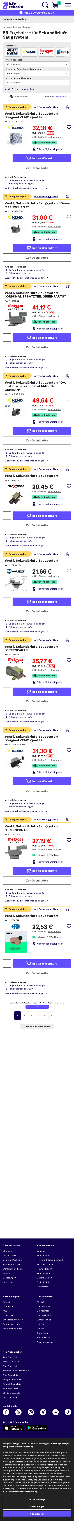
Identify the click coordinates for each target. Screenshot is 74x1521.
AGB (5, 1311)
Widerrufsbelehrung (12, 1328)
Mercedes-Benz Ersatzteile (16, 1370)
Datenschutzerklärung (25, 1491)
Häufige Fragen (44, 1269)
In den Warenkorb (44, 158)
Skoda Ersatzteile (11, 1393)
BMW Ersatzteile (11, 1361)
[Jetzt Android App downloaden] (36, 1428)
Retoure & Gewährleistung (50, 1260)
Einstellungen (37, 1506)
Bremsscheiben (44, 1315)
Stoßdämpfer (43, 1337)
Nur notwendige (37, 1499)
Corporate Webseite (12, 1260)
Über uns (7, 1251)
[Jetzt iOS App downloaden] (13, 1428)
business (9, 1255)
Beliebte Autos (44, 1282)
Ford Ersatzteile (10, 1366)
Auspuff (41, 1302)
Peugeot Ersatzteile (12, 1379)
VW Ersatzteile (10, 1397)
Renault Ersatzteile (12, 1384)
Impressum (8, 1315)
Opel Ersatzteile (10, 1375)
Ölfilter (40, 1328)
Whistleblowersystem (13, 1319)
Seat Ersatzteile (10, 1388)
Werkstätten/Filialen (13, 1269)
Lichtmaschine (44, 1319)
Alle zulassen (37, 1514)
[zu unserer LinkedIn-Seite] (55, 1412)
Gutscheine (42, 1286)
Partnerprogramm (11, 1264)
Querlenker (42, 1333)
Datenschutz (9, 1306)
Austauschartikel (45, 1264)
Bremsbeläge (43, 1306)
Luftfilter (41, 1324)
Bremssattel (43, 1311)
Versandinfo (43, 1255)
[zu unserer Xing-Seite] (43, 1412)
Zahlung (41, 1251)
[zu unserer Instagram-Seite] (31, 1412)
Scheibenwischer (45, 1342)
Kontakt (6, 1302)
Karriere (7, 1273)
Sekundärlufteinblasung (18, 27)
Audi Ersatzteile (10, 1357)
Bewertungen (9, 1278)
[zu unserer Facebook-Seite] (6, 1412)
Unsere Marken (44, 1278)
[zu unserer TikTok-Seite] (68, 1412)
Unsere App (8, 1282)
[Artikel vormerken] (69, 127)
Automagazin (43, 1273)
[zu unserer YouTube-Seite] (18, 1412)
